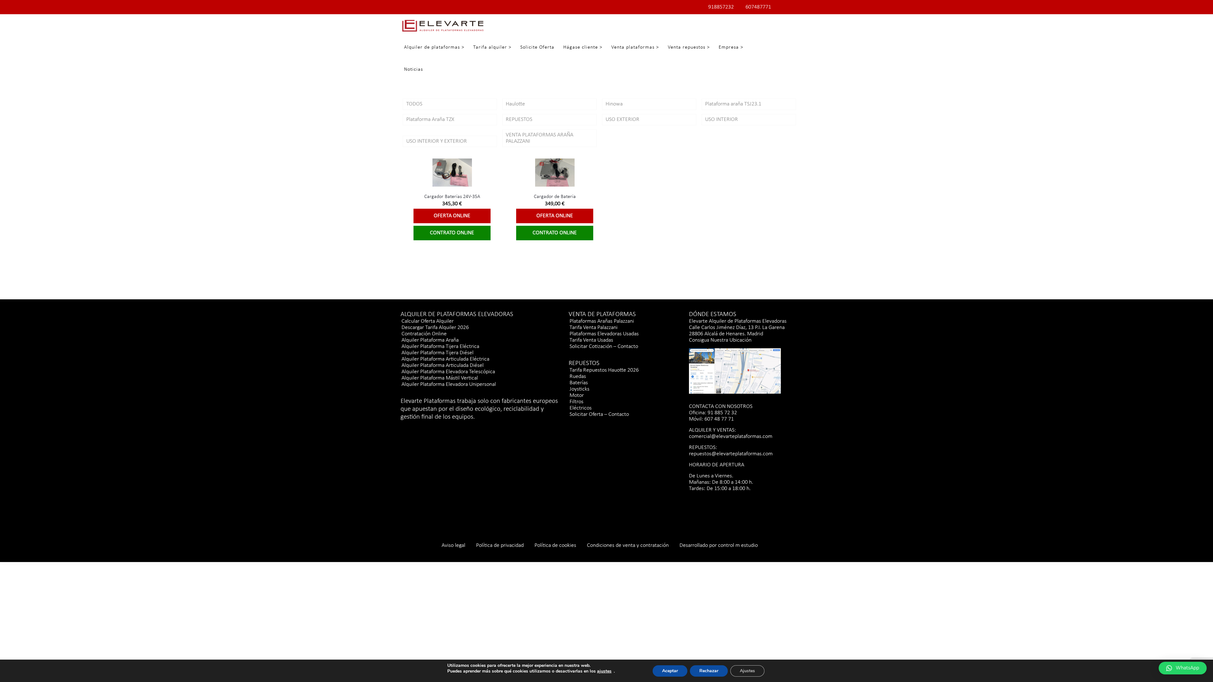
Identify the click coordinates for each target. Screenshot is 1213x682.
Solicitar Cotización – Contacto (604, 347)
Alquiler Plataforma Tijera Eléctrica (440, 347)
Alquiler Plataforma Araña (430, 340)
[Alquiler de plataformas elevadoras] (443, 25)
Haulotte (515, 104)
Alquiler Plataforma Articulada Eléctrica (445, 359)
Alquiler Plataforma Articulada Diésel (442, 365)
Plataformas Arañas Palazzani (602, 321)
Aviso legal (453, 545)
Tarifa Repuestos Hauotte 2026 (604, 370)
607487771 (758, 7)
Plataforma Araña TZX (430, 120)
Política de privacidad (500, 545)
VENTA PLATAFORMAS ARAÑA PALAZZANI (539, 138)
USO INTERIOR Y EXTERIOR (436, 141)
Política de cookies (555, 545)
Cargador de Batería (555, 196)
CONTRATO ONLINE (452, 233)
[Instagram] (414, 429)
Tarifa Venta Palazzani (594, 328)
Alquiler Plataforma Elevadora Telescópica (448, 372)
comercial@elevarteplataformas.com (730, 437)
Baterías (579, 383)
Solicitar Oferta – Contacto (599, 414)
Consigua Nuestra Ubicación (720, 340)
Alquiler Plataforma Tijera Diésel (437, 353)
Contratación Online (424, 334)
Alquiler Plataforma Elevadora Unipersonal (448, 384)
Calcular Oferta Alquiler (427, 321)
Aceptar (670, 671)
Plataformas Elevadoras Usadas (604, 334)
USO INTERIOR (721, 120)
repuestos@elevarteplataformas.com (731, 454)
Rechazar (708, 671)
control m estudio (738, 545)
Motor (577, 395)
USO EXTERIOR (622, 120)
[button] (1183, 668)
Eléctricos (581, 408)
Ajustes (747, 671)
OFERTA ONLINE (452, 216)
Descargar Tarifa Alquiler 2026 (435, 328)
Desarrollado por (698, 545)
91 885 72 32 (721, 413)
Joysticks (579, 389)
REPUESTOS (519, 120)
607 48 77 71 (718, 419)
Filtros (576, 402)
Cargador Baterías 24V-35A (452, 196)
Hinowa (614, 104)
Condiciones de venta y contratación (628, 545)
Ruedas (578, 377)
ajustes (604, 671)
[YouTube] (436, 429)
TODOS (414, 104)
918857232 (721, 7)
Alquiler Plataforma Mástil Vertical (439, 378)
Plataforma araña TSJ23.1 (733, 104)
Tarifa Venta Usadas (591, 340)
